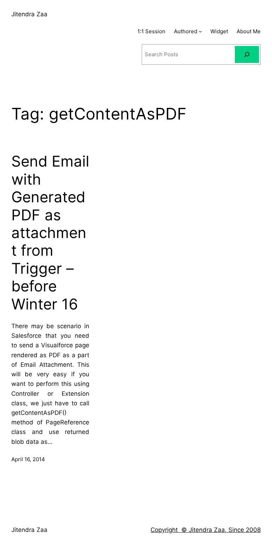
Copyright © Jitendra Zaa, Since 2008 (206, 529)
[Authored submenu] (200, 31)
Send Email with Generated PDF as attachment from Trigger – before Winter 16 (50, 232)
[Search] (247, 54)
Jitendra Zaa (29, 14)
